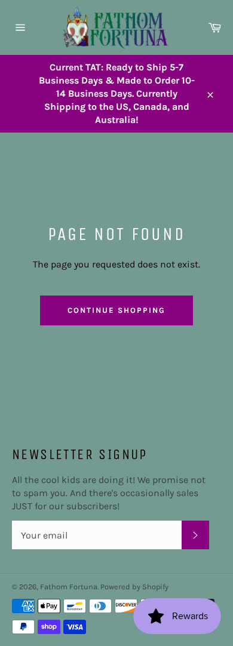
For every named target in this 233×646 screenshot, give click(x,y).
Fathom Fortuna (68, 586)
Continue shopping (116, 310)
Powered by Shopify (134, 586)
